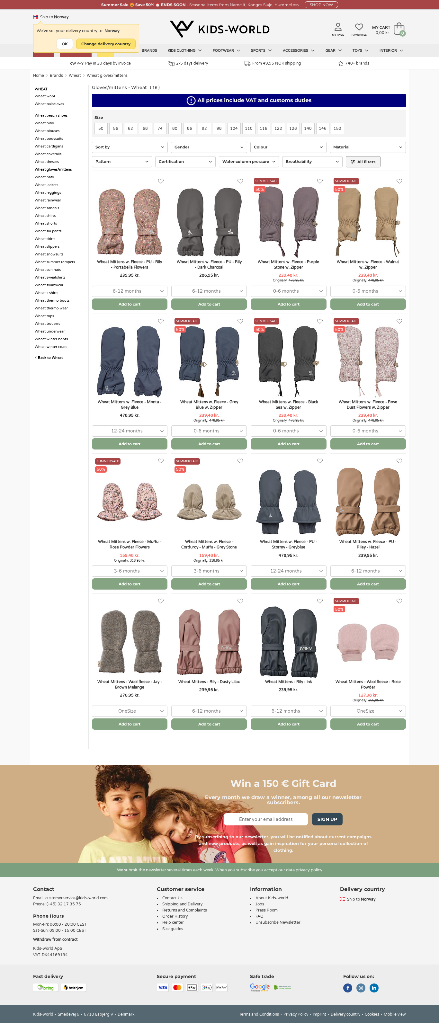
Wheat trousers (47, 324)
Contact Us (172, 898)
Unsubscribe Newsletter (277, 922)
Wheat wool (45, 96)
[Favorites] (160, 181)
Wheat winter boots (51, 339)
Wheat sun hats (48, 270)
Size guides (172, 929)
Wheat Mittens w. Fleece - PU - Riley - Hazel (368, 544)
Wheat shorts (46, 223)
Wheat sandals (47, 208)
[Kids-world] (219, 29)
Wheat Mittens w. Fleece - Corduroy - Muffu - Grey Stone (209, 544)
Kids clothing (182, 51)
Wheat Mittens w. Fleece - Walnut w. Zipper (368, 265)
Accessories (296, 51)
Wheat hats (44, 177)
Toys (358, 51)
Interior (389, 51)
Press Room (266, 910)
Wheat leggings (48, 193)
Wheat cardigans (49, 146)
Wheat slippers (47, 247)
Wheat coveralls (48, 154)
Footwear (224, 51)
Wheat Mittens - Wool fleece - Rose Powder (368, 684)
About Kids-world (271, 898)
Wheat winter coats (51, 347)
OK (65, 43)
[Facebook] (347, 988)
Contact (43, 889)
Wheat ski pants (48, 231)
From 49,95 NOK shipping (276, 63)
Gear (331, 51)
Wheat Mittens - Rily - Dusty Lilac (209, 682)
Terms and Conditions (259, 1014)
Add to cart (129, 304)
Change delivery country (105, 43)
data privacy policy (304, 870)
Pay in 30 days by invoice (108, 63)
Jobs (259, 904)
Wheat (75, 75)
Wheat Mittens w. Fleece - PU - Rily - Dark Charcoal (209, 265)
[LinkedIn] (374, 988)
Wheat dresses (47, 162)
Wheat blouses (47, 131)
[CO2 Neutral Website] (282, 987)
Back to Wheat (50, 358)
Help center (173, 922)
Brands (149, 51)
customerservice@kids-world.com (76, 898)
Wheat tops (44, 316)
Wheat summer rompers (55, 262)
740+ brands (357, 63)
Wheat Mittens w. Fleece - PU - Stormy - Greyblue (288, 544)
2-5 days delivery (192, 63)
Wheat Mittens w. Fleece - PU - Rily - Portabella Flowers (129, 265)
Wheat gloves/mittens (107, 75)
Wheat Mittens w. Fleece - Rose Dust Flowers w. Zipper (368, 405)
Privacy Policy (295, 1014)
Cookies (372, 1014)
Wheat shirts (45, 216)
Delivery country (345, 1014)
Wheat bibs (44, 123)
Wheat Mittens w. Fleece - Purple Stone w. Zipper (288, 265)
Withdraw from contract (55, 939)
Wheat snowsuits (49, 254)
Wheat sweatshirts (50, 277)
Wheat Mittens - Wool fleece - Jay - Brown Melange (129, 684)
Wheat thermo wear (51, 308)
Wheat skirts (45, 239)
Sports (258, 51)
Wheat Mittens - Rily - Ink (288, 682)
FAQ (259, 916)
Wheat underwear (50, 331)
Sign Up (327, 819)
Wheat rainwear (48, 200)
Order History (175, 916)
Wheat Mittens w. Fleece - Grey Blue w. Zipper (209, 405)
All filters (365, 161)
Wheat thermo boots (52, 300)
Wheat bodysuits (49, 139)
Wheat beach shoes (51, 115)
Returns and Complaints (184, 910)
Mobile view (395, 1014)
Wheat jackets (46, 185)
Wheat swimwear (49, 285)
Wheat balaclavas (49, 104)
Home (38, 75)
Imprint (319, 1014)
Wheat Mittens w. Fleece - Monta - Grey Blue (130, 405)
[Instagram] (360, 988)
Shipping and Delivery (182, 904)
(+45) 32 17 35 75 (64, 904)
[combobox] (129, 291)
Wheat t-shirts (46, 293)
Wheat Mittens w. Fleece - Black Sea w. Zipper (288, 405)
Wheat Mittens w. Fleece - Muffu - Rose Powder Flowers (129, 544)
